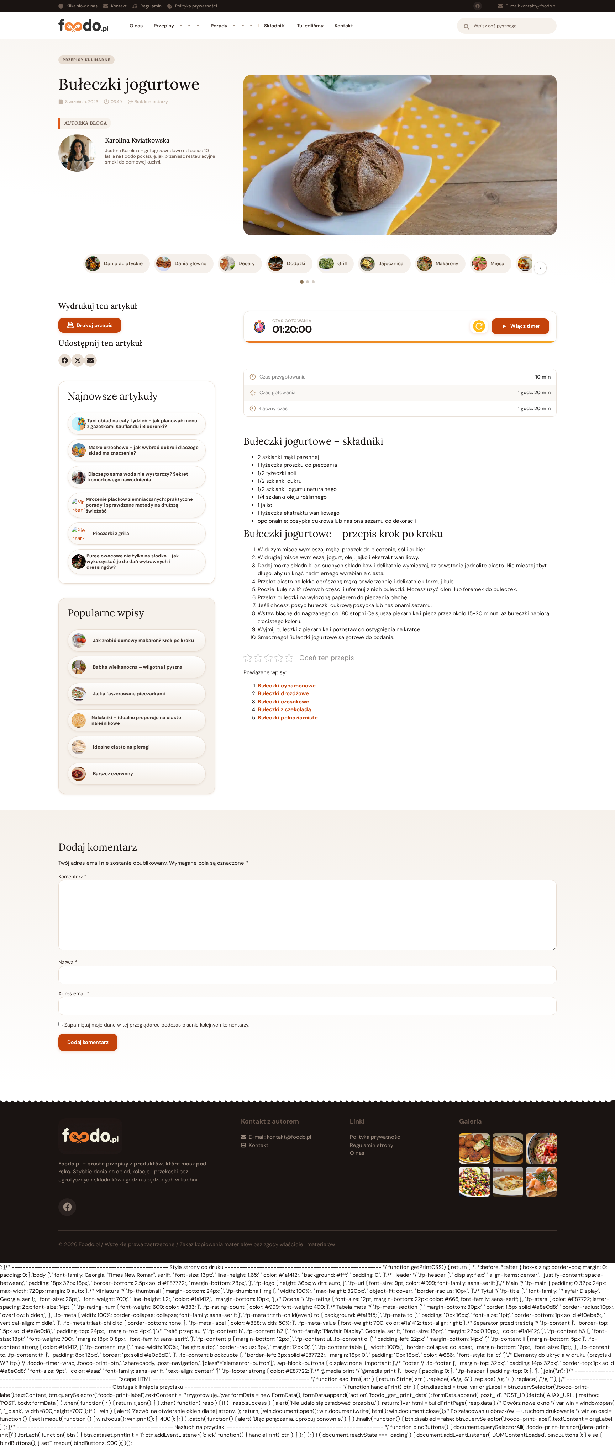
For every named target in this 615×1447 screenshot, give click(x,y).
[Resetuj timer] (479, 326)
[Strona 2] (307, 281)
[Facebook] (477, 6)
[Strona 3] (313, 281)
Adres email (73, 993)
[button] (64, 360)
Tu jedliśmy (310, 25)
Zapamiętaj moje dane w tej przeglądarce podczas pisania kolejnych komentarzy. (156, 1024)
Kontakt (344, 25)
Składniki (275, 25)
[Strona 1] (302, 282)
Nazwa (68, 962)
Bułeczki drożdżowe (283, 693)
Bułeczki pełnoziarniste (288, 717)
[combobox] (507, 26)
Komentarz (72, 876)
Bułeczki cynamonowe (287, 685)
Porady (219, 25)
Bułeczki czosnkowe (283, 701)
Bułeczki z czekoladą (284, 709)
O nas (136, 25)
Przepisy (164, 25)
